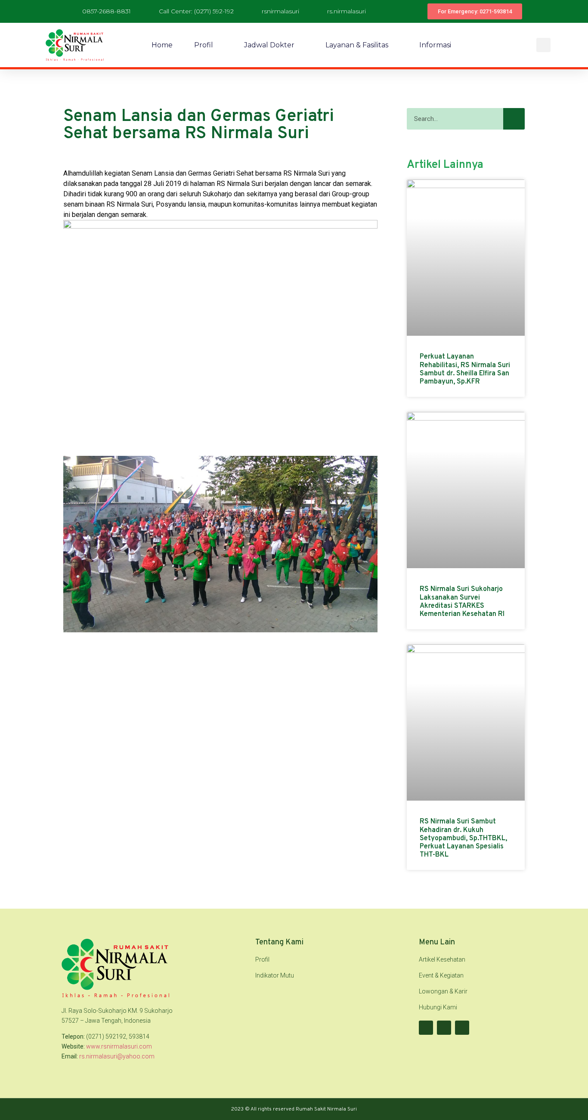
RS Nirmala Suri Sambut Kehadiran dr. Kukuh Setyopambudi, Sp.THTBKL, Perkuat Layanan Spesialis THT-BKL (463, 838)
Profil (203, 45)
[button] (543, 45)
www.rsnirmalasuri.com (119, 1046)
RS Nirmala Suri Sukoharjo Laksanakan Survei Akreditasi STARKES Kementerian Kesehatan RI (462, 602)
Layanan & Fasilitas (356, 45)
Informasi (435, 45)
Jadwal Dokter (269, 45)
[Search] (514, 119)
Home (162, 45)
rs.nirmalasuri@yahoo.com (117, 1056)
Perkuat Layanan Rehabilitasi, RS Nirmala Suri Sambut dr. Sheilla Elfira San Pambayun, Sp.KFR (465, 369)
